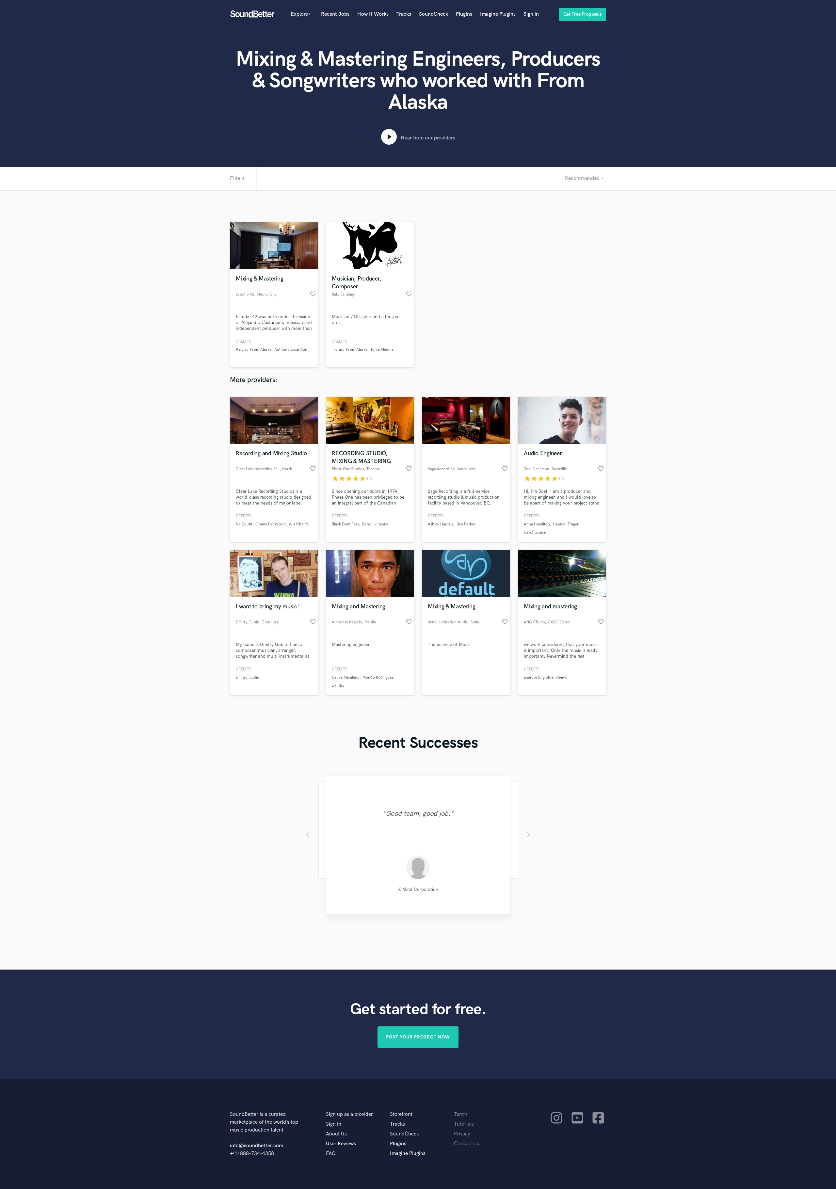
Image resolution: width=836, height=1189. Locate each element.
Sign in (531, 14)
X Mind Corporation (418, 889)
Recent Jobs (335, 14)
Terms (461, 1114)
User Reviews (341, 1144)
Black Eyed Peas (345, 524)
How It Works (373, 14)
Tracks (403, 14)
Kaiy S (241, 349)
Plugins (464, 14)
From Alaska (260, 349)
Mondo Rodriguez (377, 677)
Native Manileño (346, 677)
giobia (548, 677)
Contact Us (466, 1144)
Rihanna (381, 524)
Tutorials (464, 1124)
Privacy (462, 1134)
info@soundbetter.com (256, 1146)
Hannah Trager (565, 524)
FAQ (331, 1153)
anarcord (532, 677)
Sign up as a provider (349, 1114)
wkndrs (338, 685)
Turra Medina (382, 349)
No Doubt (244, 524)
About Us (336, 1134)
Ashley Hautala (441, 524)
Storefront (401, 1114)
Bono (366, 524)
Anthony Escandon (290, 349)
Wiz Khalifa (299, 524)
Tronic (337, 349)
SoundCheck (433, 14)
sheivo (561, 677)
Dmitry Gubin (247, 677)
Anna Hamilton (537, 524)
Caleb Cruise (535, 532)
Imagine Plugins (498, 14)
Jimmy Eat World (270, 524)
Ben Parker (466, 524)
